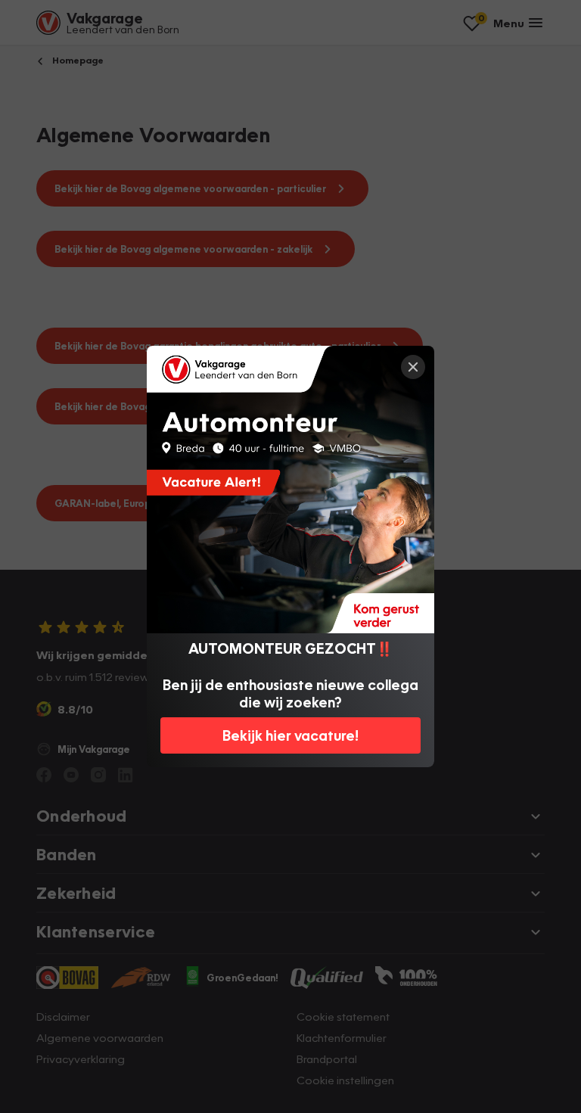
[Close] (413, 367)
